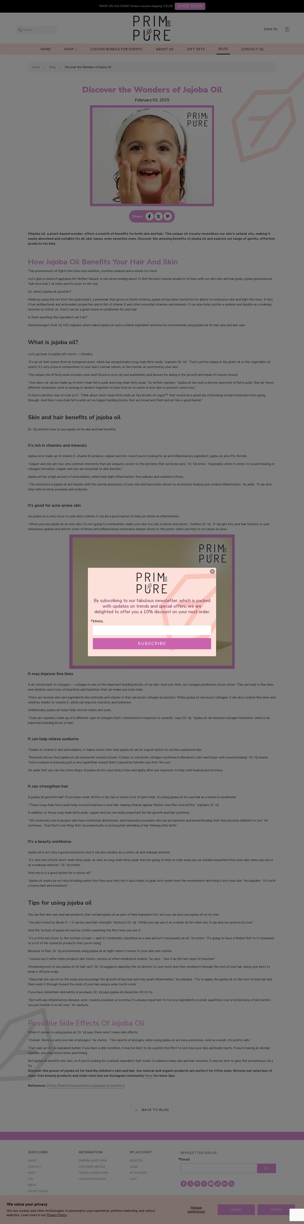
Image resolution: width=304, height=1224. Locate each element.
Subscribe (152, 643)
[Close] (212, 571)
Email (98, 621)
